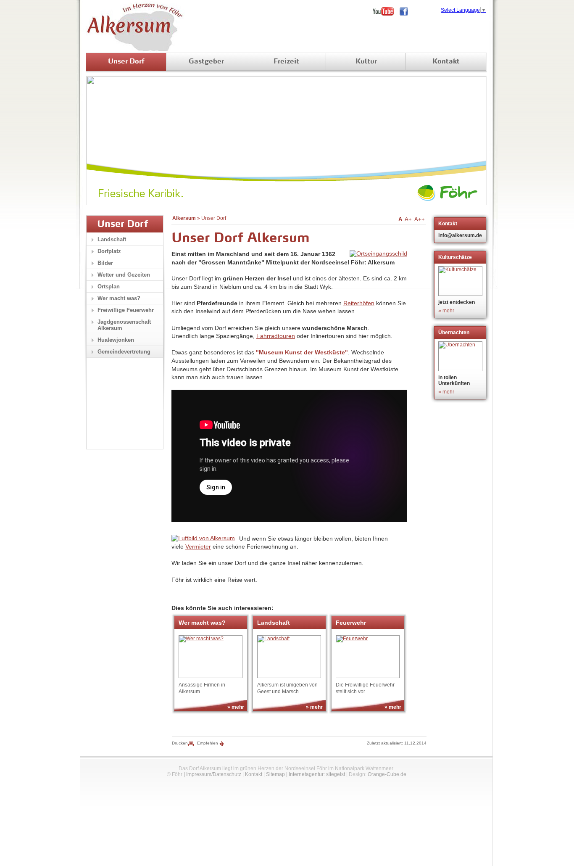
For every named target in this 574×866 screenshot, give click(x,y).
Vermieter (198, 546)
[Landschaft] (289, 656)
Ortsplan (108, 286)
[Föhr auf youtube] (386, 11)
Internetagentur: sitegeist (317, 774)
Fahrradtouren (275, 336)
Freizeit (286, 61)
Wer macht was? (118, 298)
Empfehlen (207, 743)
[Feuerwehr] (368, 656)
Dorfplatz (109, 251)
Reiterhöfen (358, 303)
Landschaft (111, 239)
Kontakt (446, 61)
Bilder (105, 263)
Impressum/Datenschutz (213, 774)
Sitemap (275, 774)
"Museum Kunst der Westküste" (302, 352)
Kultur (366, 61)
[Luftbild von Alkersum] (203, 538)
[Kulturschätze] (461, 281)
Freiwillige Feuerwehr (125, 310)
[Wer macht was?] (210, 656)
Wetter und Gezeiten (123, 275)
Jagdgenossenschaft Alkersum (124, 325)
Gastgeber (206, 61)
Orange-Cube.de (387, 774)
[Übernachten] (461, 356)
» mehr (235, 707)
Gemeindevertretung (123, 352)
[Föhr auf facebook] (407, 11)
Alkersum (184, 218)
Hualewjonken (115, 340)
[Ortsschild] (378, 253)
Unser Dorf (126, 61)
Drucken (180, 743)
